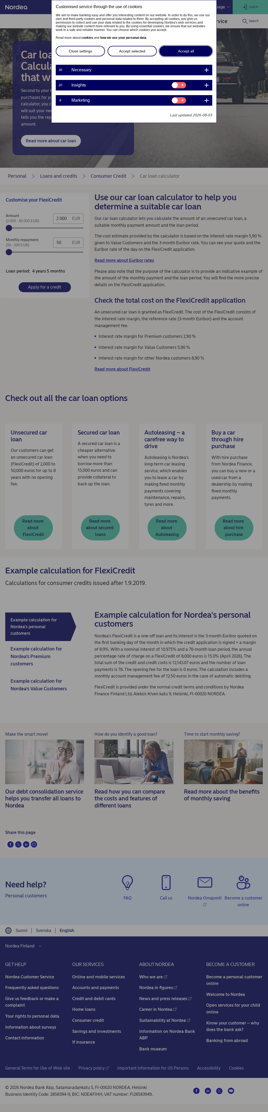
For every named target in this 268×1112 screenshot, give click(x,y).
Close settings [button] (80, 51)
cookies (87, 38)
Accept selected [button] (132, 51)
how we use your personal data (123, 38)
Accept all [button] (186, 51)
